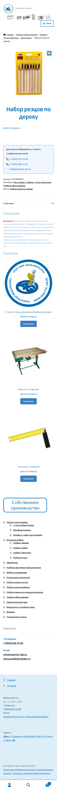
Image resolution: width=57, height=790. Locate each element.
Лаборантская (20, 557)
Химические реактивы (17, 602)
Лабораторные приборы (18, 587)
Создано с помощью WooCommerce (31, 773)
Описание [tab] (8, 203)
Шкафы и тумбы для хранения (27, 535)
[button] (49, 53)
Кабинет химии (20, 548)
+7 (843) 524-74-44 (19, 159)
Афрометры (12, 562)
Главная (10, 34)
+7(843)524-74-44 (13, 643)
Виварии (11, 612)
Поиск (28, 785)
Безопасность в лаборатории (20, 607)
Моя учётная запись (9, 785)
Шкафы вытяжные (22, 530)
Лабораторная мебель (17, 522)
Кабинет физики (21, 543)
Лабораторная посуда (17, 582)
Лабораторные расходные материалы (25, 592)
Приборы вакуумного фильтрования (24, 567)
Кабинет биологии (22, 552)
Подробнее (28, 323)
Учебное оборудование (27, 34)
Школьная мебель (15, 540)
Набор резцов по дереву (21, 189)
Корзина (11, 685)
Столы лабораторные (23, 525)
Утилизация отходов (16, 617)
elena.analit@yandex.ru (37, 716)
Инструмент (26, 37)
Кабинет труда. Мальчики (38, 182)
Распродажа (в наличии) (18, 577)
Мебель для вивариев (17, 572)
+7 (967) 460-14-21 (19, 164)
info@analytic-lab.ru (20, 169)
